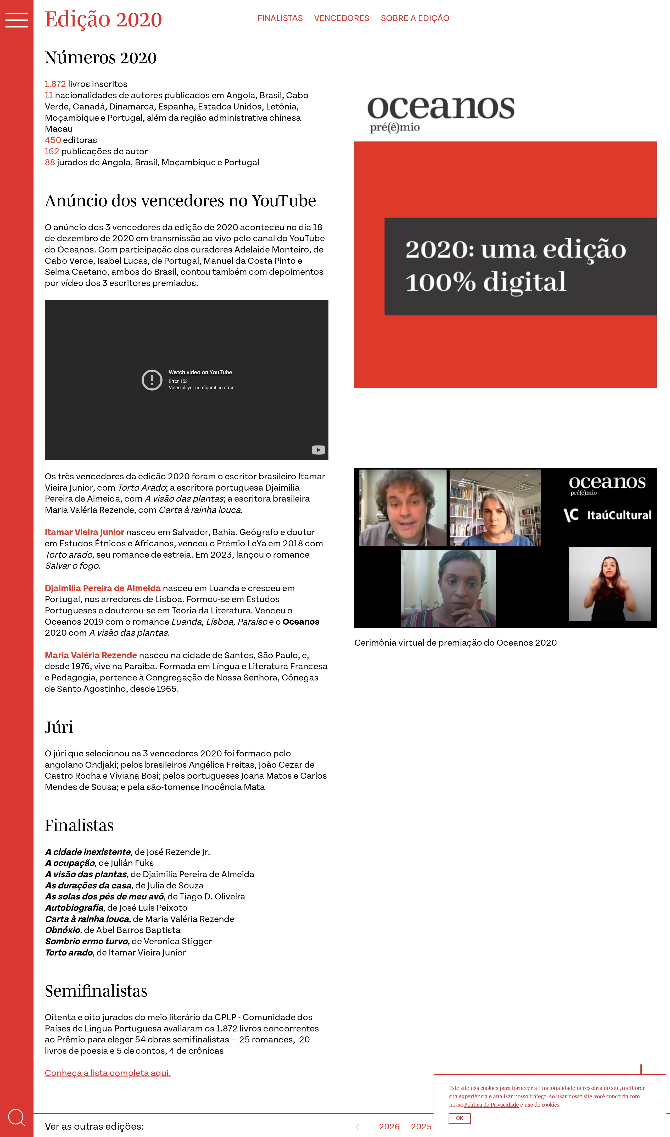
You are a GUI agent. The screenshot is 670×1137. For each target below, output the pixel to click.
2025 (421, 1126)
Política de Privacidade (491, 1105)
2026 (389, 1126)
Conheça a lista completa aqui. (108, 1073)
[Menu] (16, 21)
